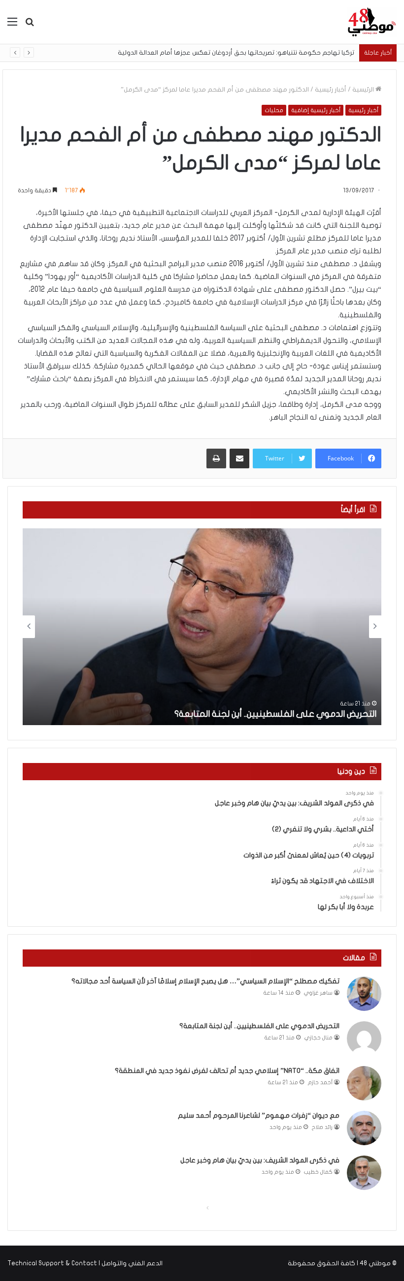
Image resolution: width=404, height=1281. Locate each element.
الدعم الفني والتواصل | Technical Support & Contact (85, 1263)
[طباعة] (216, 458)
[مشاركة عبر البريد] (239, 458)
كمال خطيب (318, 1172)
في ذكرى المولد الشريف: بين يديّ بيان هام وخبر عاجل (259, 1160)
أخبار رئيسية (330, 89)
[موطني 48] (372, 22)
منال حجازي (318, 1037)
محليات (274, 110)
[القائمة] (12, 25)
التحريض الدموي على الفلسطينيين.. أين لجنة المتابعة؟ (275, 714)
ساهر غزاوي (318, 993)
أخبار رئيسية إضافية (315, 110)
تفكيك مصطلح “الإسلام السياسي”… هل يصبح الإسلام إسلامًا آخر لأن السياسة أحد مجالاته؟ (205, 981)
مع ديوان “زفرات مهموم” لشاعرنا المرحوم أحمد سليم (258, 1115)
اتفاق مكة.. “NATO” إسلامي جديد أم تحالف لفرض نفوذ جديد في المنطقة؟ (227, 1070)
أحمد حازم (320, 1082)
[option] (202, 626)
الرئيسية (363, 89)
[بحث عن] (29, 25)
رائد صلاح (322, 1127)
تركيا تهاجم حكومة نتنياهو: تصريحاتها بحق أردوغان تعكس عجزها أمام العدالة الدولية (236, 52)
